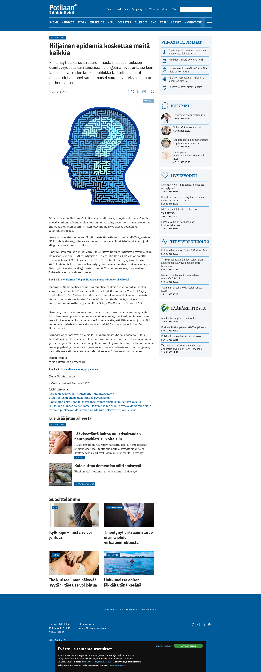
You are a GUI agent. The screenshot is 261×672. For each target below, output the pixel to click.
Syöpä (82, 22)
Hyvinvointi (194, 22)
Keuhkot (68, 22)
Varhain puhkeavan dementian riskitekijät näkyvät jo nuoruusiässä (92, 410)
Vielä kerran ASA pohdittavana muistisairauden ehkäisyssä (95, 279)
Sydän (53, 22)
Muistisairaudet (57, 37)
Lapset (176, 22)
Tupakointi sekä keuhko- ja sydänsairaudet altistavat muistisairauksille (95, 401)
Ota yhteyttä (139, 9)
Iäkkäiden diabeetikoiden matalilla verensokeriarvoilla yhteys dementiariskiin (100, 406)
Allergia (141, 22)
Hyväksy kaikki (188, 645)
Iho (153, 22)
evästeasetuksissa (116, 665)
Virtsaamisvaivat (115, 507)
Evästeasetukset (164, 645)
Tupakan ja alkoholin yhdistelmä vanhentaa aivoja (81, 393)
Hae (174, 9)
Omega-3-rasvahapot (85, 484)
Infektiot (97, 22)
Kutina (56, 555)
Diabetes (124, 22)
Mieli (164, 22)
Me (126, 9)
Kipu (111, 22)
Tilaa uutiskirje (158, 9)
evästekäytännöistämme (100, 661)
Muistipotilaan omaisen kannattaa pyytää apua (79, 397)
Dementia (80, 458)
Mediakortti (114, 9)
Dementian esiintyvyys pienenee (80, 369)
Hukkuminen (113, 555)
